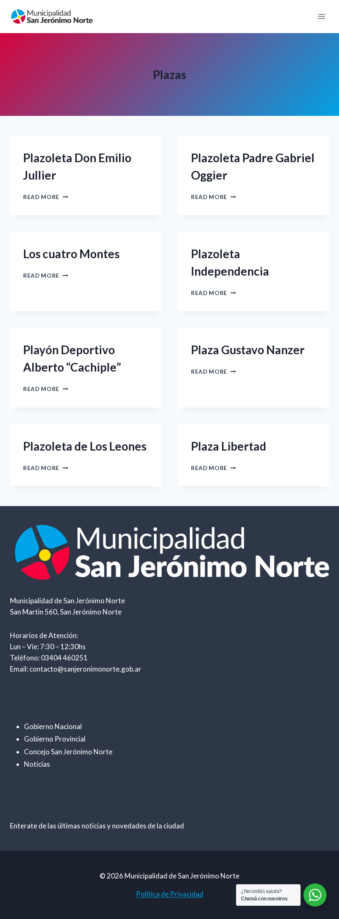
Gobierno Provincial (55, 738)
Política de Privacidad (169, 894)
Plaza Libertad (228, 446)
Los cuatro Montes (71, 254)
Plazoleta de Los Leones (84, 446)
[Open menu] (321, 16)
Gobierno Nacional (53, 726)
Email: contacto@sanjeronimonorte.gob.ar (75, 669)
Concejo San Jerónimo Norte (68, 751)
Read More (45, 197)
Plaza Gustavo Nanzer (248, 350)
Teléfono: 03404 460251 (49, 657)
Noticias (37, 764)
